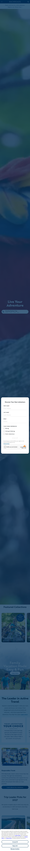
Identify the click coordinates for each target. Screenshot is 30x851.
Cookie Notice (18, 835)
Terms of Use (9, 838)
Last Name (6, 412)
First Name (6, 405)
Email (5, 419)
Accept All (15, 841)
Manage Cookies (15, 848)
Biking (7, 428)
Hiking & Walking (10, 431)
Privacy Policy (6, 443)
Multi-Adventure (9, 434)
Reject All (15, 845)
